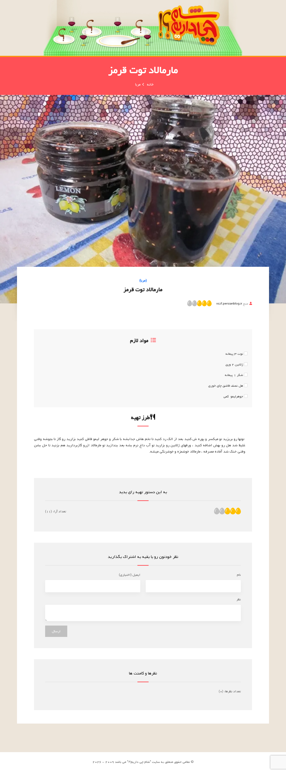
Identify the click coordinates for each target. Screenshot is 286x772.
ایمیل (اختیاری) (129, 575)
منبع (232, 303)
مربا (138, 84)
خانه (150, 84)
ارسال (56, 631)
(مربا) (143, 280)
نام (239, 575)
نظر (238, 599)
